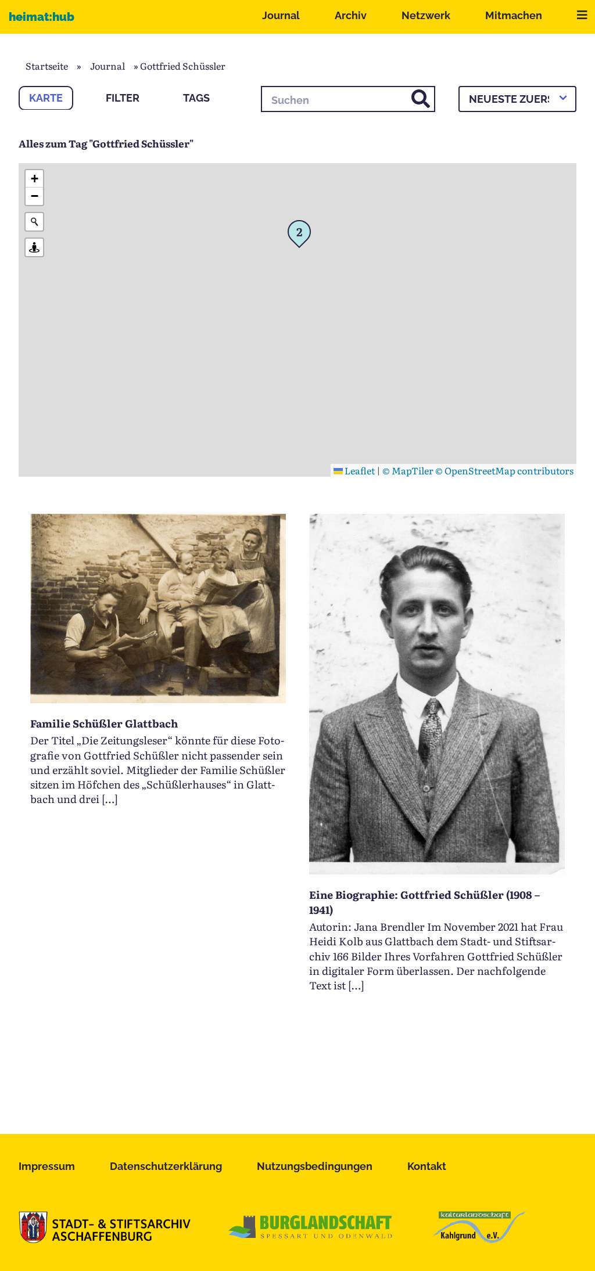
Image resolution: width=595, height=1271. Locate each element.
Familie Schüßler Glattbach (104, 723)
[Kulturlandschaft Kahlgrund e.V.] (479, 1239)
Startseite (47, 66)
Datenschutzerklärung (166, 1166)
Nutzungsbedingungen (314, 1166)
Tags (196, 98)
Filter (122, 98)
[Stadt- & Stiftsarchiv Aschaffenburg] (105, 1239)
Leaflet (359, 470)
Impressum (47, 1166)
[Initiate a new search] (34, 222)
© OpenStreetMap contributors (504, 470)
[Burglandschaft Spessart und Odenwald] (310, 1239)
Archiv (351, 15)
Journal (281, 15)
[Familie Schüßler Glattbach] (158, 699)
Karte (46, 98)
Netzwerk (426, 15)
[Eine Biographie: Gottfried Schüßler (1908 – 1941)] (437, 870)
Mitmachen (513, 15)
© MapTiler (407, 470)
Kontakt (426, 1166)
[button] (302, 235)
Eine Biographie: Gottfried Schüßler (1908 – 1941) (424, 902)
